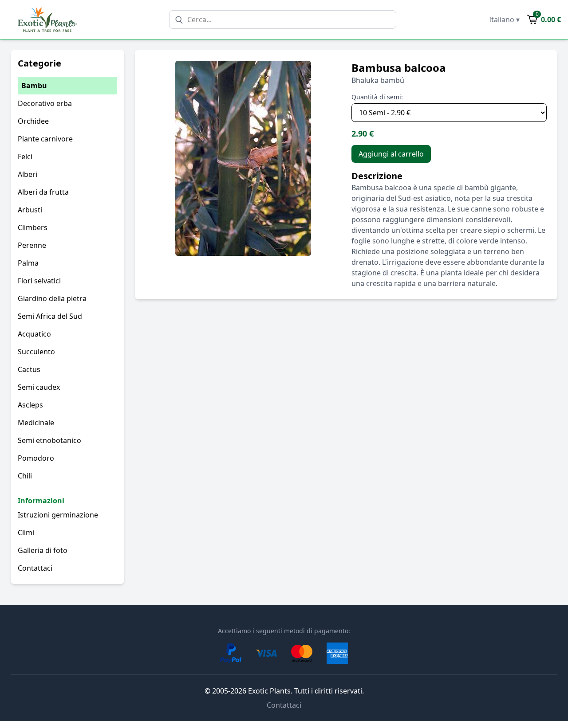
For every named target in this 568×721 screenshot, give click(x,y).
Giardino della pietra (52, 298)
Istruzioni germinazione (58, 515)
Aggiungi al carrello (391, 154)
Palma (28, 263)
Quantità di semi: (377, 97)
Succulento (36, 352)
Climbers (32, 227)
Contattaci (35, 568)
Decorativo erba (45, 103)
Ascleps (30, 405)
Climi (26, 532)
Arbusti (30, 210)
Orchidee (33, 121)
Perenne (32, 245)
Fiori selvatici (39, 281)
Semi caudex (39, 387)
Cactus (29, 369)
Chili (25, 476)
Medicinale (36, 422)
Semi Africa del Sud (50, 316)
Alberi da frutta (43, 192)
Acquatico (34, 334)
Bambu (34, 85)
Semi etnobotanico (49, 440)
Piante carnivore (45, 139)
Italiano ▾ (504, 19)
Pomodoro (36, 458)
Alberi (27, 174)
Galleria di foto (42, 550)
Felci (25, 156)
